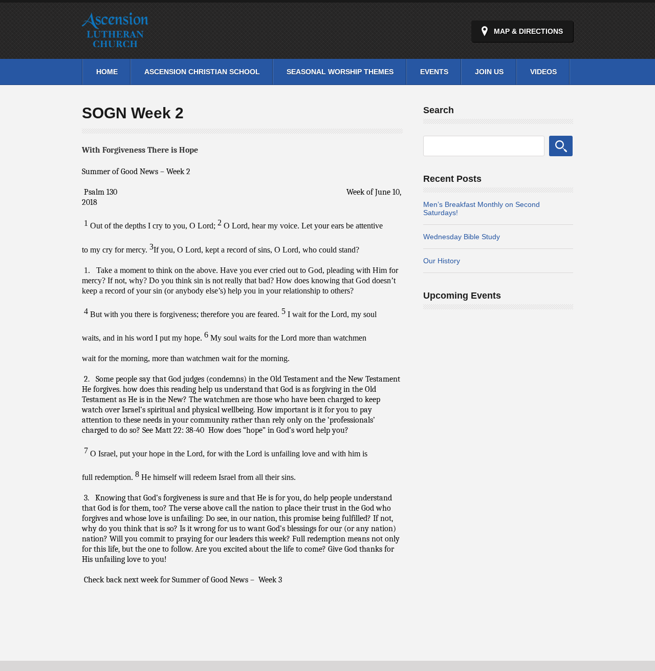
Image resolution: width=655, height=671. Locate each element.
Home (107, 72)
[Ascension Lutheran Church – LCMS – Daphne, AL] (115, 41)
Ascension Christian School (202, 72)
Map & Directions (528, 31)
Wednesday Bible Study (461, 237)
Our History (441, 261)
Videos (543, 72)
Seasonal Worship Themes (340, 72)
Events (434, 72)
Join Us (489, 72)
